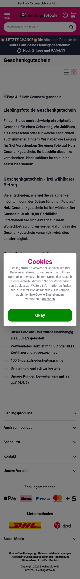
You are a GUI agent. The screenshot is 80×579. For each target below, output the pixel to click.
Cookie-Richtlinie (41, 290)
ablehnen (48, 299)
